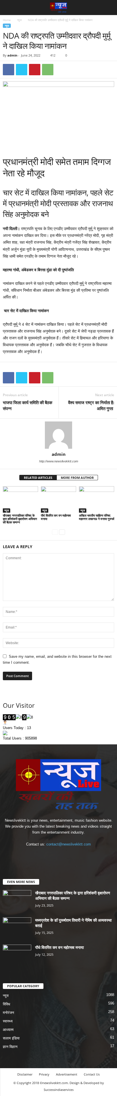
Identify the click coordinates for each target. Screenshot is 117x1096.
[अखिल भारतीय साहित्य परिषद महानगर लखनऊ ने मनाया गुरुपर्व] (96, 499)
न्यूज (19, 20)
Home (7, 20)
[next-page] (62, 532)
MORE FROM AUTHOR (77, 477)
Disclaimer (24, 1074)
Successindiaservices (59, 1089)
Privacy (44, 1074)
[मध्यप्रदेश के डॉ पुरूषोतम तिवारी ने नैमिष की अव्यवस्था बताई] (17, 928)
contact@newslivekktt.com (68, 844)
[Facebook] (8, 69)
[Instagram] (53, 855)
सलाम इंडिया (11, 1038)
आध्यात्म (8, 1030)
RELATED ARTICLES (38, 477)
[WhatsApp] (47, 69)
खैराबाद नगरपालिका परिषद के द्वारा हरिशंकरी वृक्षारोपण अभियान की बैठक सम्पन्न (20, 518)
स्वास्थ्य (7, 1021)
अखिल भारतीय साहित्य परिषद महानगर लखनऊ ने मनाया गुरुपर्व (96, 517)
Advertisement (66, 1074)
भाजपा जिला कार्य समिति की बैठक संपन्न (27, 405)
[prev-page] (55, 532)
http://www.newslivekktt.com (58, 461)
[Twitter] (21, 69)
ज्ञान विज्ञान (10, 1047)
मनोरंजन (8, 1013)
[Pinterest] (34, 69)
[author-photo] (58, 435)
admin (12, 55)
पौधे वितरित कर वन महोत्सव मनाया (56, 517)
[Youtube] (76, 855)
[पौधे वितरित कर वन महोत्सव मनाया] (58, 499)
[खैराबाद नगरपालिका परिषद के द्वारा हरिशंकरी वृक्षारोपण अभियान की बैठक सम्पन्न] (20, 499)
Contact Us (92, 1074)
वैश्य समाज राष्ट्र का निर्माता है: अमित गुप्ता (91, 405)
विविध (6, 1004)
